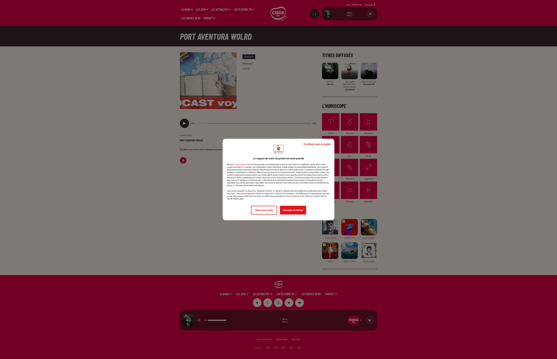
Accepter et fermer (293, 210)
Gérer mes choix (264, 210)
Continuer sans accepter (317, 144)
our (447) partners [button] (241, 164)
